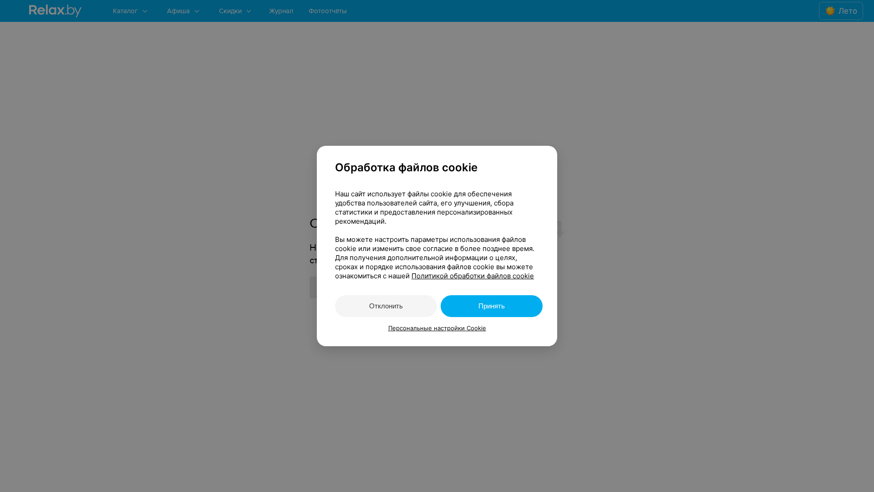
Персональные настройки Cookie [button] (437, 328)
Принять (491, 306)
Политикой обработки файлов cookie (473, 276)
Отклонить (386, 306)
